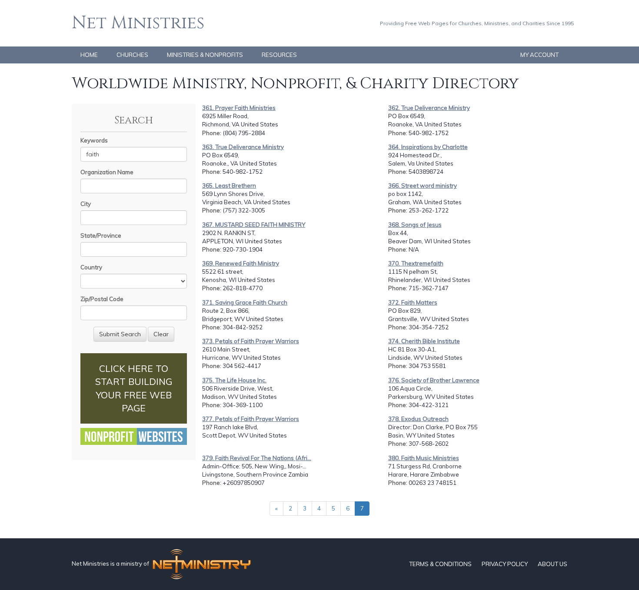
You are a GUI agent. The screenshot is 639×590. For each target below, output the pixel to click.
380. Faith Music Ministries (423, 457)
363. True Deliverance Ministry (243, 146)
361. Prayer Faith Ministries (239, 107)
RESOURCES (279, 54)
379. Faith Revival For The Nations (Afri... (256, 457)
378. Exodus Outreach (418, 418)
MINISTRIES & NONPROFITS (205, 54)
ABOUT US (552, 563)
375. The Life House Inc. (234, 380)
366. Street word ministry (422, 185)
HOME (89, 54)
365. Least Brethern (229, 185)
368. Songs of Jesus (415, 224)
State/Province (100, 235)
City (85, 203)
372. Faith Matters (412, 302)
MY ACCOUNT (539, 54)
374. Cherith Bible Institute (424, 341)
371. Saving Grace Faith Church (244, 302)
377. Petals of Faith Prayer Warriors (250, 418)
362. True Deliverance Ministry (429, 107)
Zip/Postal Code (101, 298)
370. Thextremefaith (415, 263)
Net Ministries (138, 23)
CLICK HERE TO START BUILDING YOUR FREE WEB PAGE (133, 388)
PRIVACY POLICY (505, 563)
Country (91, 267)
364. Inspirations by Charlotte (428, 146)
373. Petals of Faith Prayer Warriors (250, 341)
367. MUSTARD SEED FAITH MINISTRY (253, 224)
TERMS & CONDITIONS (440, 563)
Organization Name (106, 172)
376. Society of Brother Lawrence (433, 380)
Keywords (94, 140)
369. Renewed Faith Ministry (240, 263)
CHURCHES (132, 54)
